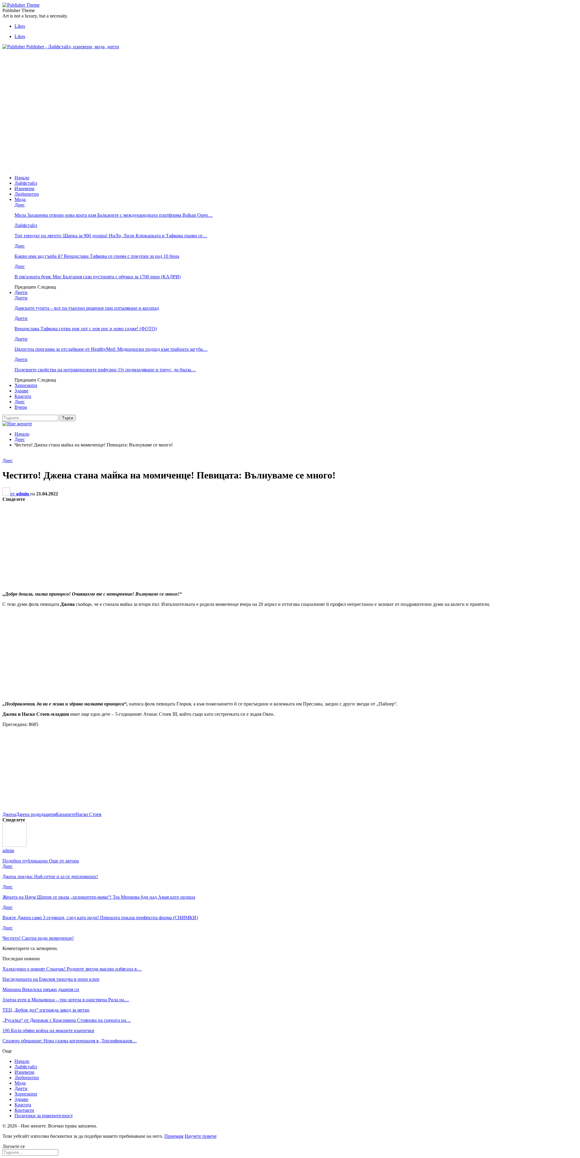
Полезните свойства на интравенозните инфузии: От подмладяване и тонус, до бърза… (105, 369)
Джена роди (28, 814)
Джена (9, 814)
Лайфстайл (25, 183)
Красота (22, 396)
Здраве (21, 390)
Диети (20, 292)
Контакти (24, 1110)
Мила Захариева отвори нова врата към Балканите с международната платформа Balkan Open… (113, 215)
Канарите (66, 814)
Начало (21, 177)
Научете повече (201, 1136)
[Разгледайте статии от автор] (14, 845)
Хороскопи (25, 385)
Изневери (24, 188)
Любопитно (26, 194)
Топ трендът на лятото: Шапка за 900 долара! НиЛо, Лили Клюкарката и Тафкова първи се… (110, 235)
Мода (20, 199)
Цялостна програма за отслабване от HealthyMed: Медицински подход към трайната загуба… (111, 349)
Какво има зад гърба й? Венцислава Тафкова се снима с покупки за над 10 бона (96, 256)
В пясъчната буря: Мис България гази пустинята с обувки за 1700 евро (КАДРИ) (97, 276)
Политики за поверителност (43, 1115)
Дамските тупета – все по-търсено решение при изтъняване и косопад (86, 308)
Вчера (20, 407)
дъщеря (48, 814)
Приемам (173, 1136)
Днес (19, 204)
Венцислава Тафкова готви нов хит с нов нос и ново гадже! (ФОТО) (85, 328)
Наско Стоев (89, 814)
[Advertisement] (112, 68)
